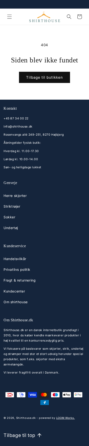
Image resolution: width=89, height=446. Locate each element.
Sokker (9, 217)
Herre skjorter (15, 196)
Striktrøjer (12, 206)
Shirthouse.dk (26, 418)
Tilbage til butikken (44, 77)
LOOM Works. (65, 418)
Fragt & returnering (20, 280)
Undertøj (11, 228)
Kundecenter (14, 291)
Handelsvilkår (15, 259)
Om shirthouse (16, 302)
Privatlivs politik (17, 269)
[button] (9, 16)
